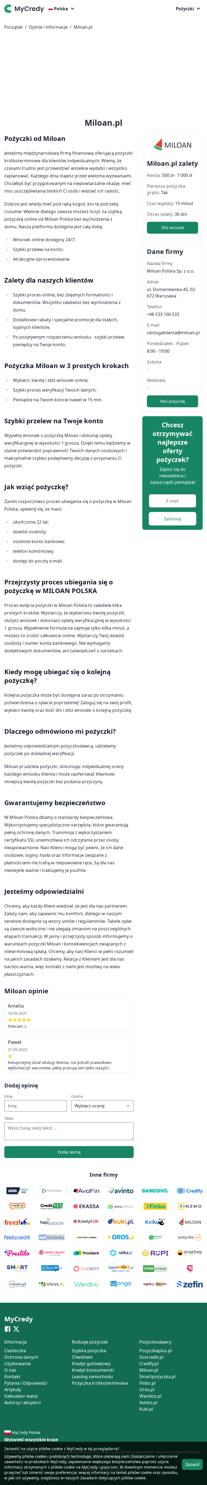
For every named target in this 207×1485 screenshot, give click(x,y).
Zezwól (192, 1464)
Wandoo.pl (150, 1396)
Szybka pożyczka (89, 1351)
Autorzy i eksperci (22, 1402)
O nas (10, 1370)
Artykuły (12, 1390)
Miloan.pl (83, 27)
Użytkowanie (17, 1364)
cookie (40, 1456)
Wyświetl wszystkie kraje (31, 1440)
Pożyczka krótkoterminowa (100, 1383)
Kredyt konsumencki (93, 1370)
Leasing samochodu (92, 1377)
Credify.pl (148, 1364)
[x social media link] (16, 1328)
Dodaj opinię (69, 1152)
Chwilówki (82, 1357)
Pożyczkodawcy (155, 1342)
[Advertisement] (103, 75)
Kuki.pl (146, 1409)
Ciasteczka (15, 1351)
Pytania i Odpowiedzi (25, 1383)
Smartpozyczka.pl (157, 1377)
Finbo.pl (147, 1383)
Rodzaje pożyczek (90, 1342)
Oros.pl (146, 1390)
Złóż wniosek (172, 227)
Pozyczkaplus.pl (155, 1351)
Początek (13, 27)
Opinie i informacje (48, 27)
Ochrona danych (21, 1357)
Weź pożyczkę (172, 401)
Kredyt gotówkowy (91, 1364)
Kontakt (12, 1377)
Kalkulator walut (21, 1396)
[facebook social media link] (7, 1328)
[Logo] (25, 8)
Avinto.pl (148, 1402)
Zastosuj (172, 519)
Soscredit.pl (151, 1357)
